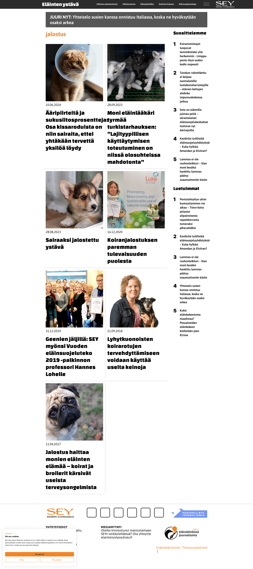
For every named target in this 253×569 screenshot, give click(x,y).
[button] (10, 533)
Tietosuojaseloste (194, 547)
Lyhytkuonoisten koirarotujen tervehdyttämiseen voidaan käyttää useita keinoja (133, 353)
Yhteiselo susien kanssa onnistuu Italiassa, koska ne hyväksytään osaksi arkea (192, 294)
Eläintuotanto (129, 4)
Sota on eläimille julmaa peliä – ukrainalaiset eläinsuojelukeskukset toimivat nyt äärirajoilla (194, 120)
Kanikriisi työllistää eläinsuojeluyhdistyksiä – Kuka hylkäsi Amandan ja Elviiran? (195, 144)
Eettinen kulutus (166, 4)
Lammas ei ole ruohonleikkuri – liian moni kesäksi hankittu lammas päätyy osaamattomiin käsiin (193, 169)
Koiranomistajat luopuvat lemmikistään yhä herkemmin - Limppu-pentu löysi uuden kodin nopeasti (193, 54)
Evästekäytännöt (168, 547)
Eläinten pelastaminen (107, 4)
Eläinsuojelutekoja (187, 4)
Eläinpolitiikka (147, 4)
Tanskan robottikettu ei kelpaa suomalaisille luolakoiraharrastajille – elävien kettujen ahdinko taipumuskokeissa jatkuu (194, 87)
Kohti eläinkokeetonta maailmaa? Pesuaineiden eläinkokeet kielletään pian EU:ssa (190, 323)
